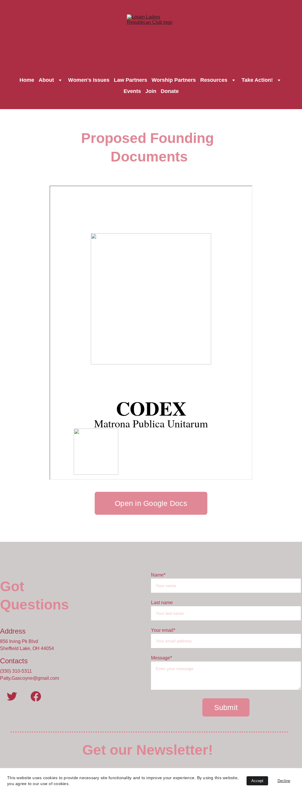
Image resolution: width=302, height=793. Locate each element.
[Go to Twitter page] (12, 696)
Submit (226, 707)
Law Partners (130, 80)
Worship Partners (174, 80)
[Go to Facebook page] (36, 696)
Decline (284, 781)
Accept (257, 781)
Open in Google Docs (151, 503)
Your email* (163, 630)
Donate (170, 91)
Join (150, 91)
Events (132, 91)
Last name (162, 602)
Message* (161, 657)
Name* (158, 574)
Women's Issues (88, 80)
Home (26, 80)
